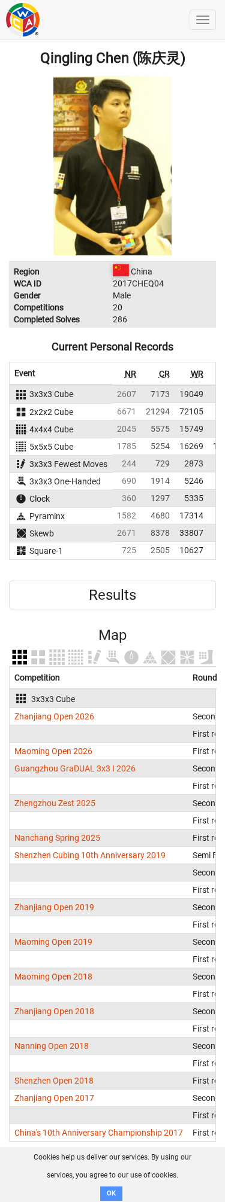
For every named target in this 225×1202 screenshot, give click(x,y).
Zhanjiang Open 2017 (54, 1098)
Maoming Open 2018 (53, 976)
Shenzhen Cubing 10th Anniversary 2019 (90, 855)
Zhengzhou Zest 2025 (54, 803)
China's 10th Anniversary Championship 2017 (98, 1132)
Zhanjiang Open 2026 (54, 716)
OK (111, 1193)
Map (112, 635)
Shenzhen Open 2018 (54, 1080)
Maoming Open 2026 (53, 751)
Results (112, 595)
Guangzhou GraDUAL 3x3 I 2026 (75, 768)
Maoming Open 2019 (53, 942)
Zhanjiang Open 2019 (54, 907)
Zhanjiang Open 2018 (54, 1011)
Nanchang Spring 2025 (57, 838)
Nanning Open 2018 (51, 1046)
